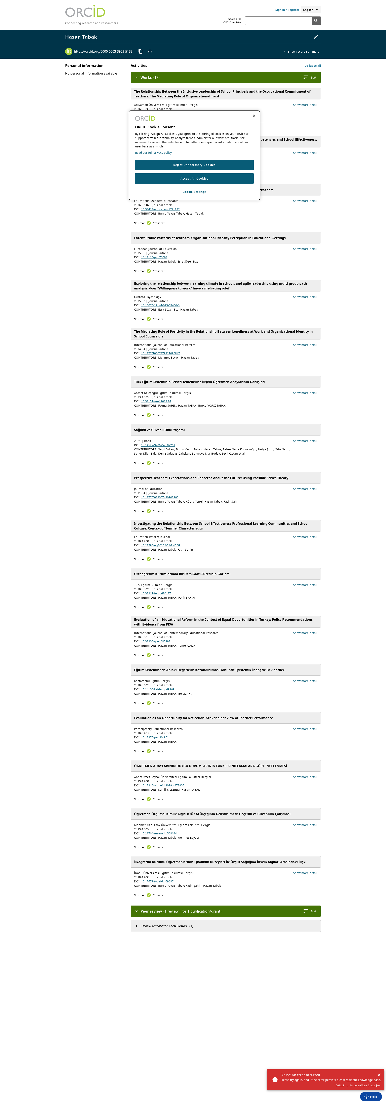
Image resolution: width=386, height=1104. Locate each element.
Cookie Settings (194, 192)
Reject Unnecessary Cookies (194, 165)
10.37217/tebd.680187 (156, 593)
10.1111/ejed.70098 (154, 257)
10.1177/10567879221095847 (160, 353)
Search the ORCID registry (232, 20)
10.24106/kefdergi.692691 (158, 689)
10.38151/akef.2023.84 (156, 401)
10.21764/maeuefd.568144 (159, 833)
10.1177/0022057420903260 (159, 497)
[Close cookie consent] (254, 115)
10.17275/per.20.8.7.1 (155, 737)
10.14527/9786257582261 (158, 445)
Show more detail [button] (305, 105)
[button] (313, 65)
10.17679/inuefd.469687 (157, 881)
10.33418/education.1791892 (160, 209)
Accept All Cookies (194, 178)
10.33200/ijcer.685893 (155, 641)
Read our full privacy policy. (153, 152)
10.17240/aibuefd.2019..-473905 (162, 785)
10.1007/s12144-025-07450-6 (160, 305)
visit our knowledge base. (363, 1080)
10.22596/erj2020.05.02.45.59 (160, 545)
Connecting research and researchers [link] (91, 23)
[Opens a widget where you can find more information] (371, 1097)
